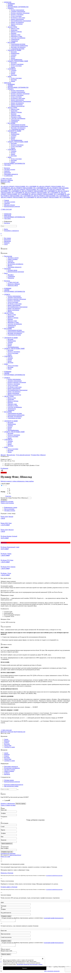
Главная (6, 200)
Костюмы (14, 51)
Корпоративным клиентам (12, 206)
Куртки (13, 56)
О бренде (7, 772)
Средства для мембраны (18, 38)
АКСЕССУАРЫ (12, 27)
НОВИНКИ (11, 3)
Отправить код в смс (6, 851)
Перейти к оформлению (8, 803)
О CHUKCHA (8, 175)
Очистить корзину (20, 803)
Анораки (13, 55)
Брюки (13, 58)
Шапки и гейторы (16, 31)
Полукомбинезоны (16, 59)
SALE (6, 244)
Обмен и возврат (13, 259)
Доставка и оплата (9, 169)
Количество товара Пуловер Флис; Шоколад (14, 498)
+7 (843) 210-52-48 (6, 178)
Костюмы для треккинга (18, 47)
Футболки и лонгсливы (18, 17)
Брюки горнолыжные (17, 19)
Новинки (7, 242)
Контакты (7, 168)
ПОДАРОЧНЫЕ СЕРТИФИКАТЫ (18, 6)
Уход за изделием (9, 509)
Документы (11, 262)
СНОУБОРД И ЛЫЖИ (14, 50)
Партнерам (7, 172)
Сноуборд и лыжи (9, 747)
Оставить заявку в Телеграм (9, 887)
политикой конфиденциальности (54, 875)
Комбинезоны (15, 53)
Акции (6, 739)
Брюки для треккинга (17, 22)
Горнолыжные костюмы (18, 44)
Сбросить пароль (5, 954)
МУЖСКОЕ (7, 2)
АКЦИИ (10, 5)
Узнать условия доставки (8, 805)
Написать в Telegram (7, 180)
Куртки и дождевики (17, 14)
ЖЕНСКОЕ (7, 83)
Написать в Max (5, 181)
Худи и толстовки (16, 16)
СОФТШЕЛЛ (12, 69)
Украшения (14, 41)
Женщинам (7, 241)
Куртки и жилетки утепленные (20, 13)
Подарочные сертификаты (15, 264)
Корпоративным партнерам (16, 271)
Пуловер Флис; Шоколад (38, 455)
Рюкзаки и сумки (16, 117)
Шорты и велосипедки (18, 106)
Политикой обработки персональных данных (29, 964)
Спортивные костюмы (17, 48)
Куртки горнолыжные (17, 10)
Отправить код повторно (8, 853)
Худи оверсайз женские (23, 455)
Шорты (13, 25)
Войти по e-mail (5, 856)
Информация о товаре (10, 507)
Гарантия (7, 171)
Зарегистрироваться (6, 843)
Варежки (13, 33)
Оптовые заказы (12, 270)
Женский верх (11, 455)
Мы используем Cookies (11, 786)
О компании (11, 276)
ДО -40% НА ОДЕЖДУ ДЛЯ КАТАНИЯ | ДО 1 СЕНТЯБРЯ (18, 186)
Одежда (6, 742)
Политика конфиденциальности (13, 784)
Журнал (10, 265)
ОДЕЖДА (11, 8)
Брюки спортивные (17, 24)
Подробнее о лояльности (11, 230)
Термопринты (15, 39)
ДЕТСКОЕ (7, 165)
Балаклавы (14, 30)
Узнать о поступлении (7, 503)
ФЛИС (10, 76)
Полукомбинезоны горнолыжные (21, 20)
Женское (3, 455)
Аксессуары (7, 745)
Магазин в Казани (9, 205)
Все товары (7, 238)
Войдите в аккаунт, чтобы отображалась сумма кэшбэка (17, 481)
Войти (6, 229)
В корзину (4, 499)
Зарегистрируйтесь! (15, 855)
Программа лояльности (11, 174)
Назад (3, 183)
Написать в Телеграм (7, 731)
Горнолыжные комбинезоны (19, 45)
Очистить (8, 496)
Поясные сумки (15, 34)
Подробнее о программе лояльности (50, 971)
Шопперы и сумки (16, 36)
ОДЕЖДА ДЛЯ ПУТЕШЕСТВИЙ (18, 61)
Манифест (11, 275)
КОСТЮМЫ (11, 42)
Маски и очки (15, 28)
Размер (3, 491)
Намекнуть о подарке (7, 501)
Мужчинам (7, 239)
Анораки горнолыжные (18, 11)
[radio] (10, 488)
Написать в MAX (13, 285)
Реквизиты (11, 278)
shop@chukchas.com (19, 731)
